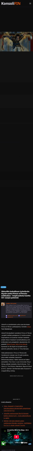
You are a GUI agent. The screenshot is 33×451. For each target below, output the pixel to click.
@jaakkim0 (23, 315)
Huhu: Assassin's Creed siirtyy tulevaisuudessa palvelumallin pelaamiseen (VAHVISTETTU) (17, 408)
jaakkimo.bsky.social (12, 315)
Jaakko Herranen (11, 303)
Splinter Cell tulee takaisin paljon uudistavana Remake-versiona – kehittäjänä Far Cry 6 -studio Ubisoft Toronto (17, 423)
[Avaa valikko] (30, 3)
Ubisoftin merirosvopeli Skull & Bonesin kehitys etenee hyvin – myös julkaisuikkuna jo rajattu (17, 416)
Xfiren (29, 326)
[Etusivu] (14, 3)
